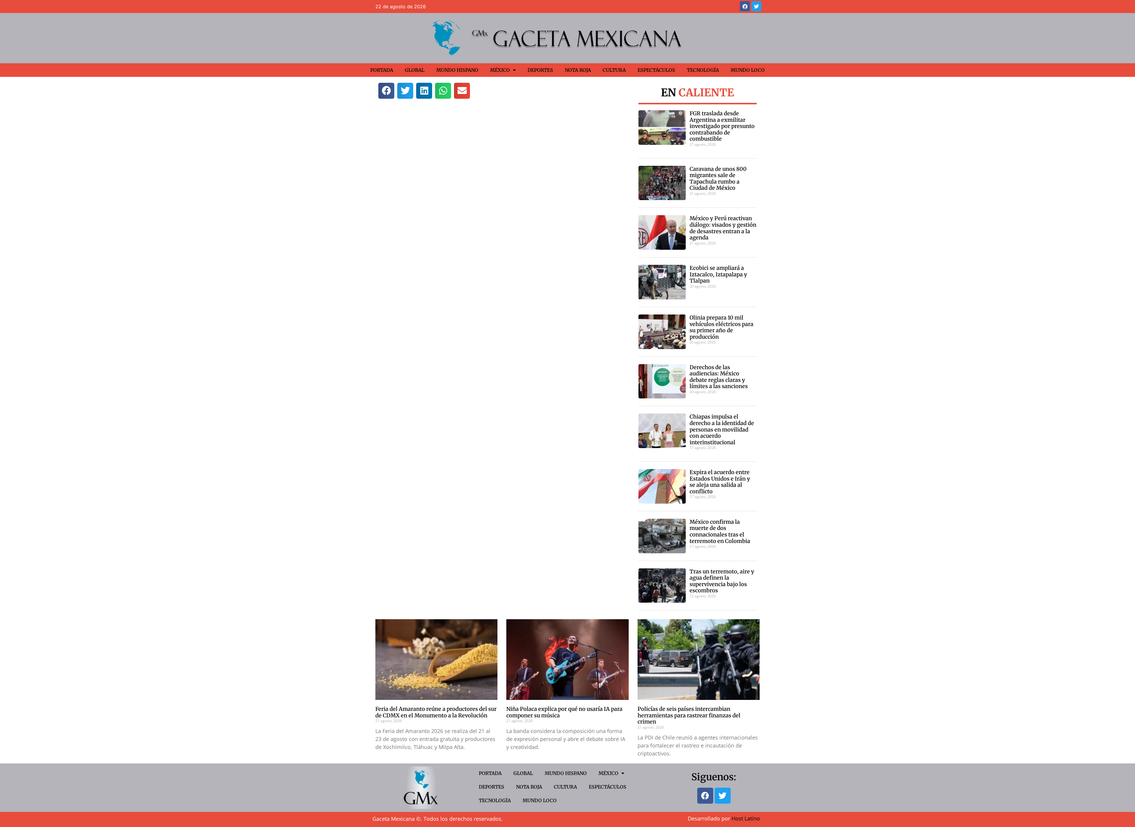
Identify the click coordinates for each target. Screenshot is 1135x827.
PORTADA (381, 70)
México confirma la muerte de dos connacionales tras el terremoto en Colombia (720, 531)
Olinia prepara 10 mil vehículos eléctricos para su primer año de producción (721, 327)
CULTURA (614, 70)
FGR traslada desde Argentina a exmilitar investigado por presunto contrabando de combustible (722, 126)
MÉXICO (500, 70)
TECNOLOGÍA (703, 70)
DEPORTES (540, 70)
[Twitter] (756, 6)
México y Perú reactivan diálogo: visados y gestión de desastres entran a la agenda (723, 228)
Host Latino (746, 818)
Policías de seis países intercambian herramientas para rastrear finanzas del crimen (689, 715)
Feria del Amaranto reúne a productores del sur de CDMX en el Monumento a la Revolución (436, 712)
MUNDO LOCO (748, 70)
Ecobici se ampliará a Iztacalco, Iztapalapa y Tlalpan (718, 274)
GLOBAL (414, 70)
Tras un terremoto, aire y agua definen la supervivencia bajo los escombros (722, 581)
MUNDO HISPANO (457, 70)
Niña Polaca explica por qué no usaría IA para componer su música (564, 712)
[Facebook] (745, 6)
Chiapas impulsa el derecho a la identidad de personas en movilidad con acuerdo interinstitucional (722, 429)
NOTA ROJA (578, 70)
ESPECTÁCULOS (656, 70)
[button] (386, 91)
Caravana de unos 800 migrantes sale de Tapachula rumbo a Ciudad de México (718, 179)
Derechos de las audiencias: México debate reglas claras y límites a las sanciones (719, 377)
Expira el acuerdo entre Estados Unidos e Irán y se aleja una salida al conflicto (720, 482)
